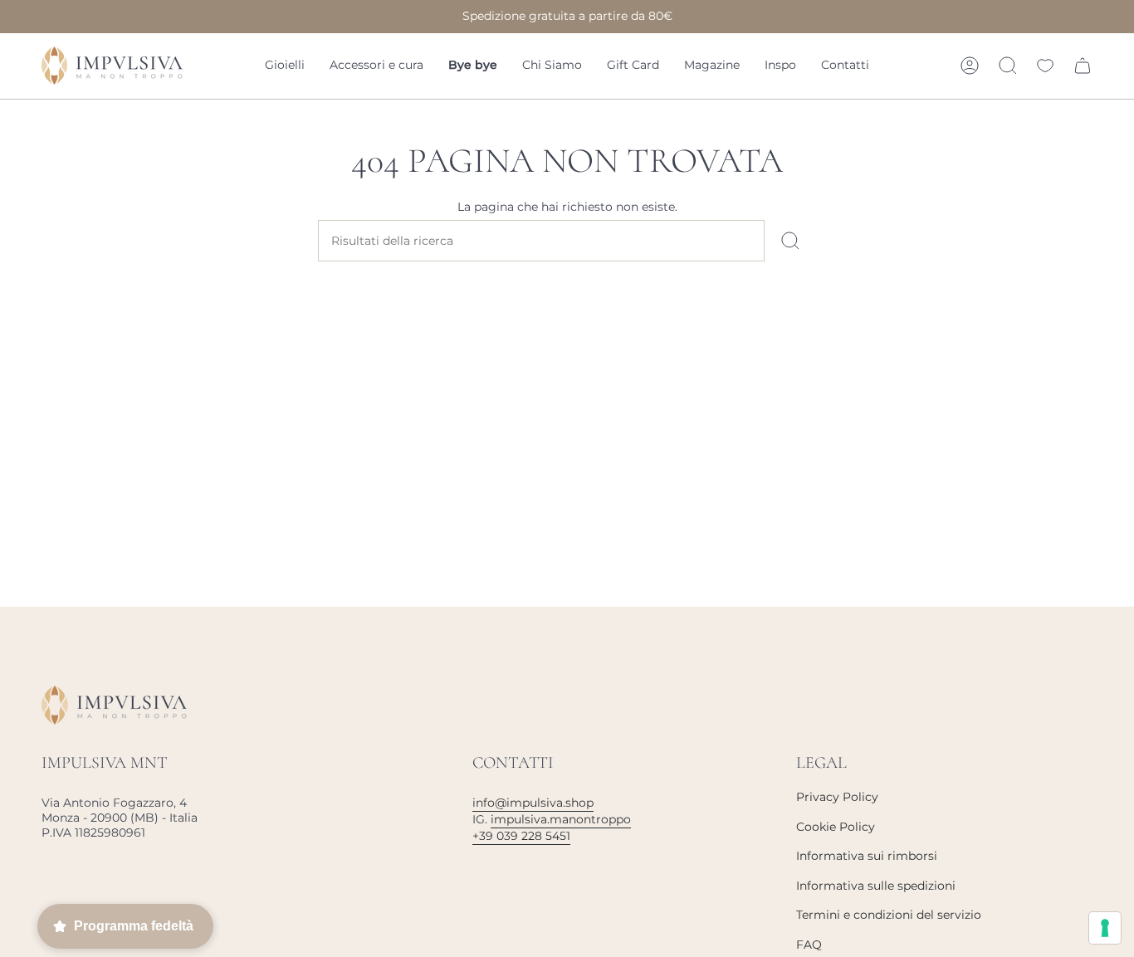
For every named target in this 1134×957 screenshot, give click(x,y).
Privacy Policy (837, 796)
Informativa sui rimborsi (866, 855)
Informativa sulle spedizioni (876, 885)
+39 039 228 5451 (521, 835)
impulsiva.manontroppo (561, 819)
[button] (284, 66)
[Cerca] (790, 240)
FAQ (809, 944)
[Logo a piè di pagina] (114, 705)
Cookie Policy (835, 826)
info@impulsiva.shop (533, 802)
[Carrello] (1082, 65)
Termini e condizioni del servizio (888, 914)
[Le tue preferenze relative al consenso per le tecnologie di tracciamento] (1105, 928)
